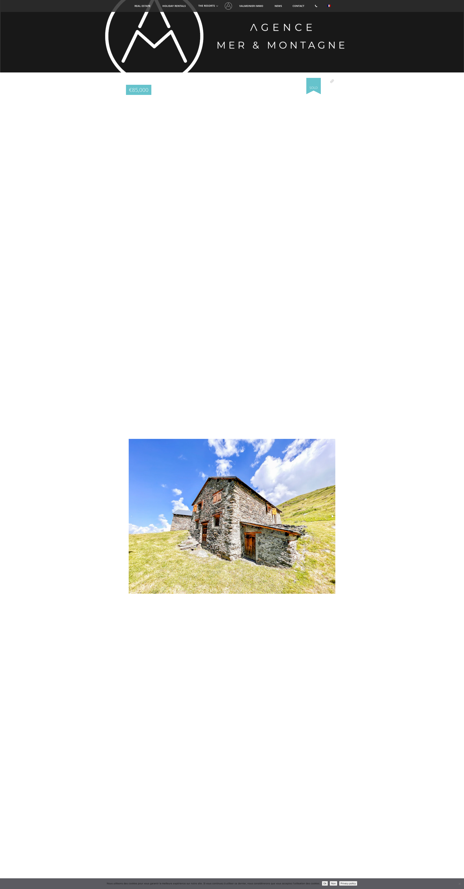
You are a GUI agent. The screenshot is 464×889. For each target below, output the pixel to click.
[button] (332, 81)
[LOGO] (228, 6)
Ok (324, 883)
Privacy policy (348, 883)
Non (333, 883)
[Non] (459, 884)
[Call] (316, 6)
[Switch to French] (329, 6)
